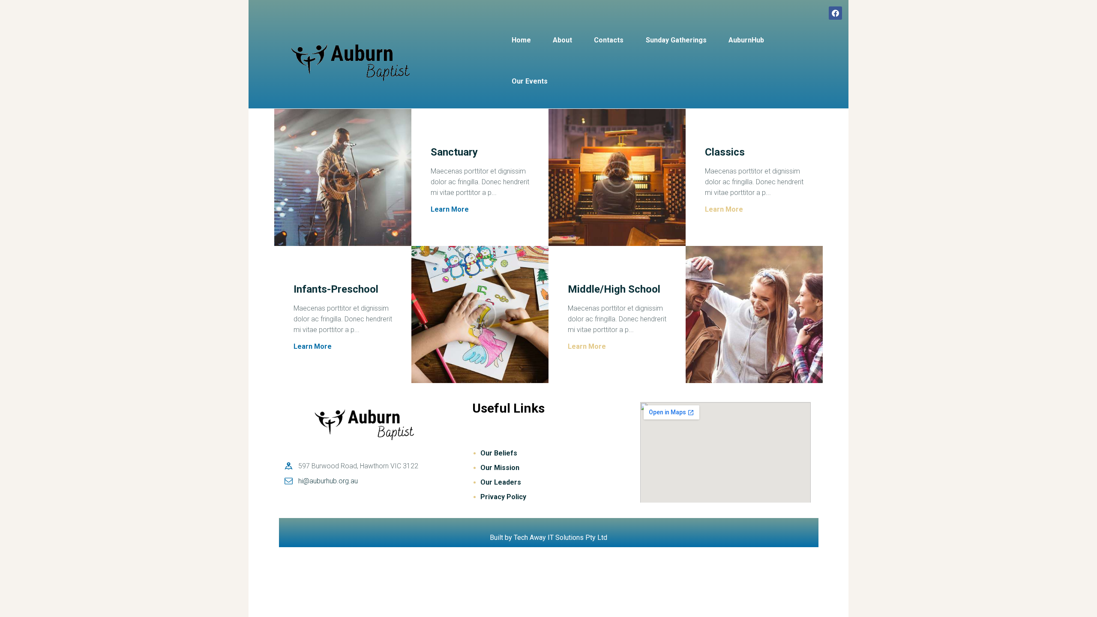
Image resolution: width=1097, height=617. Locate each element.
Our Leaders (500, 482)
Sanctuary (454, 153)
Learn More (450, 209)
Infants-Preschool (336, 290)
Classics (725, 153)
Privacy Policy (503, 497)
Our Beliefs (498, 453)
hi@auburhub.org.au (328, 481)
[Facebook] (835, 13)
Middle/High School (614, 290)
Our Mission (499, 468)
